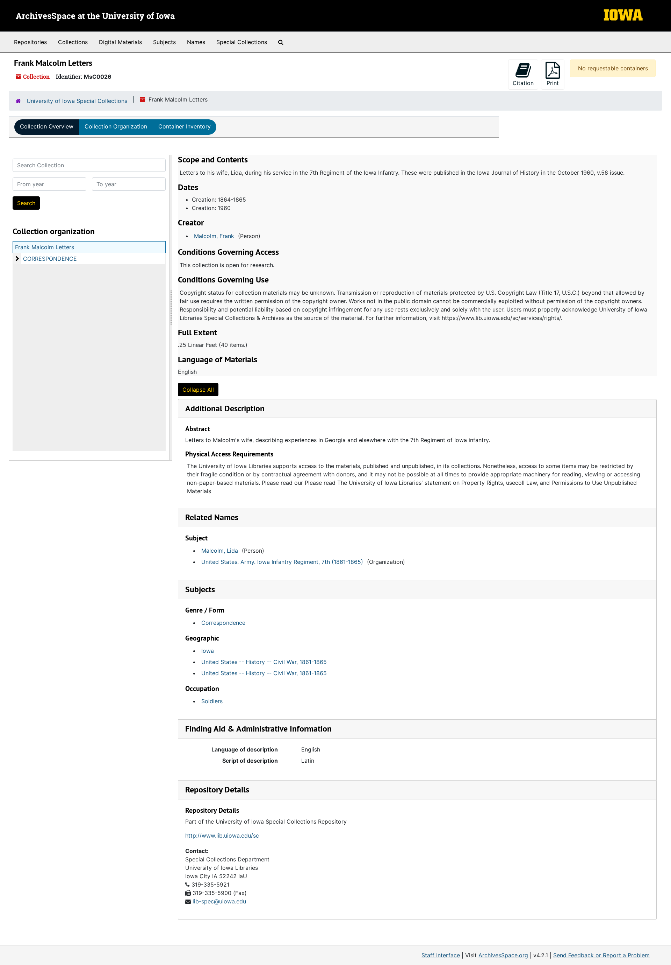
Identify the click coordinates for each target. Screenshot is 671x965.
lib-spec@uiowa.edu (219, 901)
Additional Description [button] (225, 408)
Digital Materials (120, 42)
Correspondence (223, 622)
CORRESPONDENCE (50, 258)
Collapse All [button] (198, 389)
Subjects (164, 42)
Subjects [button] (200, 589)
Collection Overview (46, 126)
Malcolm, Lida (219, 550)
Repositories (30, 42)
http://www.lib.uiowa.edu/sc (222, 835)
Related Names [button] (211, 517)
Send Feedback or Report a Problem (601, 955)
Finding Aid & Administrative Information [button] (258, 728)
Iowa (207, 650)
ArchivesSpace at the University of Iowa (95, 16)
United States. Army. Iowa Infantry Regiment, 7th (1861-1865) (282, 561)
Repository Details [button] (217, 789)
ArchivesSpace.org (503, 955)
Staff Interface (440, 955)
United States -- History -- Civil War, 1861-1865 (264, 661)
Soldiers (212, 701)
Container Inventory (184, 126)
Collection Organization (116, 126)
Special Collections (241, 42)
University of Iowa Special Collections (77, 100)
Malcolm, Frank (214, 235)
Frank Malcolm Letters (44, 247)
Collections (73, 42)
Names (196, 42)
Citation (523, 82)
